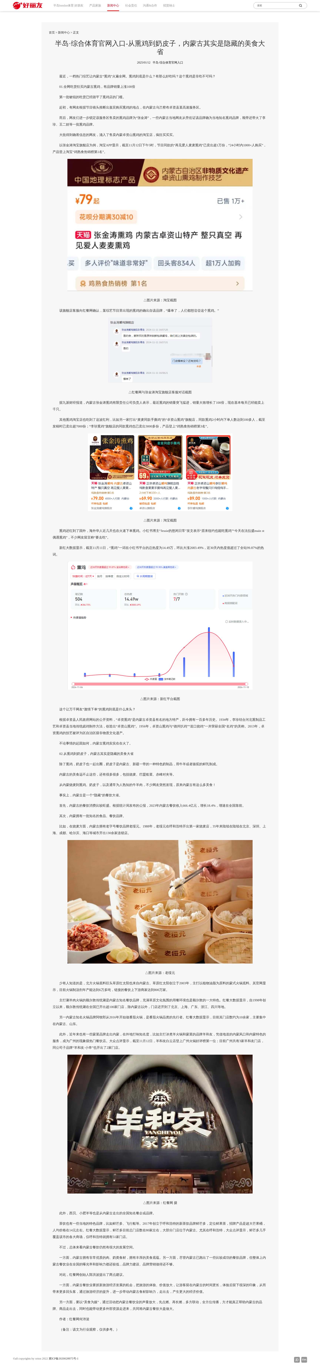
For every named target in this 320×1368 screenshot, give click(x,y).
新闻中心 (64, 32)
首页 (52, 32)
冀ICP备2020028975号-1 (64, 1358)
